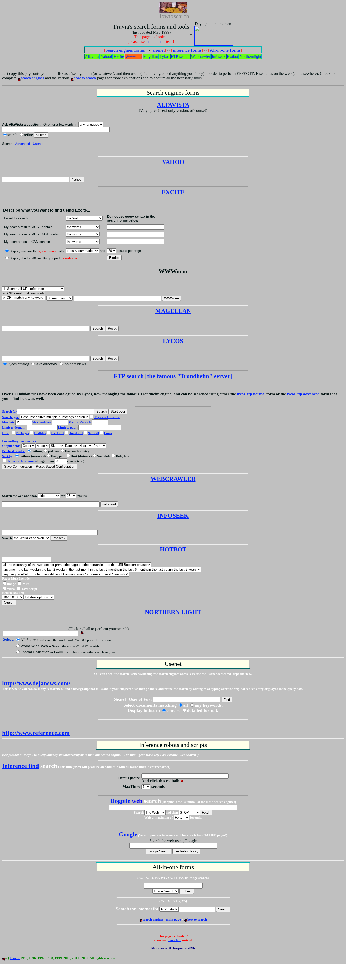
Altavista (92, 56)
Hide (5, 433)
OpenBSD (76, 433)
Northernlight (250, 56)
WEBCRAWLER (173, 479)
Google (128, 834)
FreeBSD (57, 433)
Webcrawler (200, 56)
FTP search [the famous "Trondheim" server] (173, 376)
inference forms (187, 50)
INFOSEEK (173, 515)
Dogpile (120, 801)
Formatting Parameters (19, 441)
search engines (32, 78)
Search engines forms (125, 50)
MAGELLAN (173, 311)
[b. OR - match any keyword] (23, 298)
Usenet (38, 144)
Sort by (7, 456)
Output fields (11, 446)
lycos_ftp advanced (303, 394)
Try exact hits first (107, 417)
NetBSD (93, 433)
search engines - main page (162, 919)
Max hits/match (79, 422)
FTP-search (180, 56)
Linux (108, 433)
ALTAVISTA (173, 105)
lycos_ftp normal (251, 394)
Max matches (41, 422)
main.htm (153, 41)
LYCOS (173, 341)
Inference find (20, 765)
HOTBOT (173, 549)
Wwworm (133, 56)
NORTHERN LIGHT (173, 612)
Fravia (15, 958)
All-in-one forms (225, 50)
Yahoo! (106, 56)
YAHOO (173, 162)
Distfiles (40, 433)
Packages (22, 433)
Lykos (164, 56)
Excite (119, 56)
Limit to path (67, 427)
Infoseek (218, 56)
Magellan (150, 56)
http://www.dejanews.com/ (36, 683)
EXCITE (173, 192)
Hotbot (232, 56)
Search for (9, 411)
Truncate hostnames (21, 461)
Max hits (8, 422)
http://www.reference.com (36, 733)
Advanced (22, 144)
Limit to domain (13, 427)
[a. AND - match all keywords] (23, 293)
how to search (85, 78)
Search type (10, 417)
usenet (159, 50)
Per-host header (13, 451)
